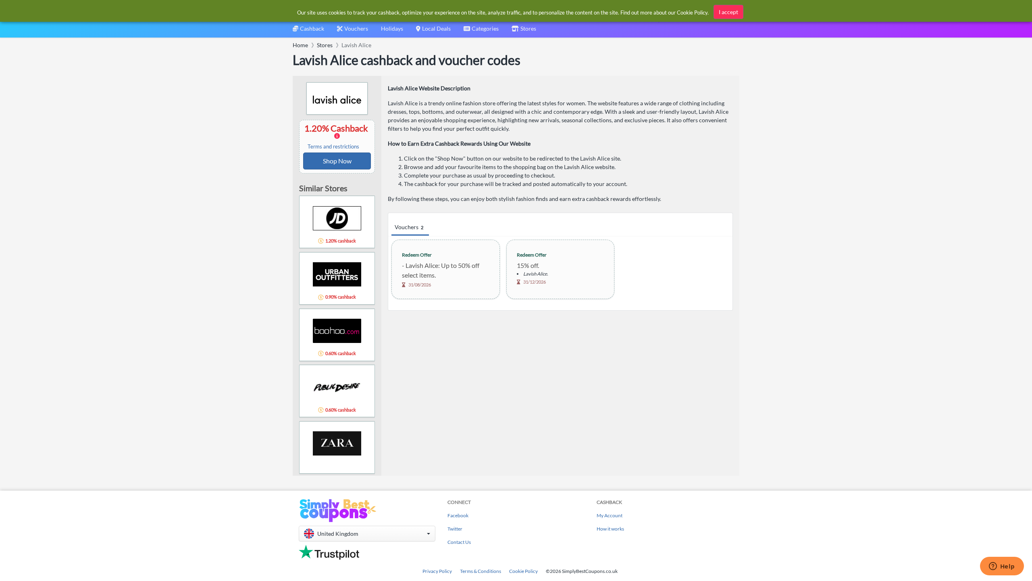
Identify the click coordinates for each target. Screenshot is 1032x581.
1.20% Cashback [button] (337, 136)
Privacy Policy (437, 571)
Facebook (457, 515)
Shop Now (337, 161)
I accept (728, 11)
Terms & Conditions (480, 571)
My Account (609, 515)
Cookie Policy (523, 571)
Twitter (454, 529)
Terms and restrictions (333, 146)
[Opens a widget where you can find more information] (1002, 567)
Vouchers (409, 227)
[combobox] (481, 31)
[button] (367, 533)
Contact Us (459, 542)
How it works (610, 529)
